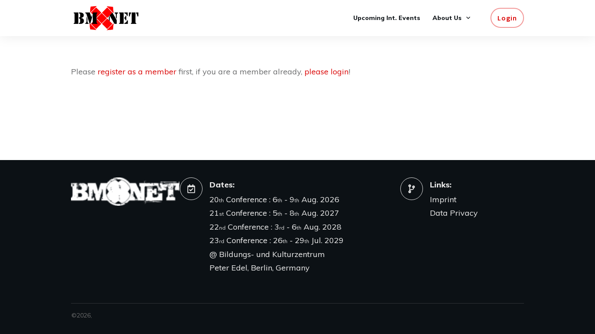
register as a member (137, 72)
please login (326, 72)
